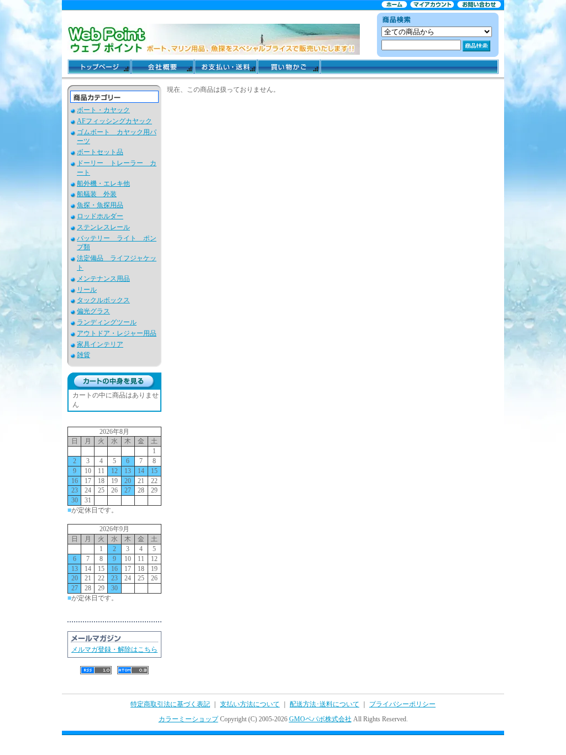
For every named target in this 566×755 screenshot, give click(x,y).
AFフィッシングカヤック (114, 121)
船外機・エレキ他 (103, 183)
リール (87, 289)
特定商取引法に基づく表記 (170, 704)
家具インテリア (100, 344)
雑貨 (83, 355)
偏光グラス (93, 311)
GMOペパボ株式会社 (320, 719)
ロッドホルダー (100, 216)
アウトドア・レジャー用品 (116, 333)
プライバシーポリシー (402, 704)
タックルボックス (103, 300)
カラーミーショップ (188, 719)
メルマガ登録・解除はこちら (114, 649)
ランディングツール (107, 322)
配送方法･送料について (324, 704)
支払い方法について (250, 704)
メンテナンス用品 (103, 278)
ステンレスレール (103, 227)
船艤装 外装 (97, 194)
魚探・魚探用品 (100, 205)
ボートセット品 (100, 152)
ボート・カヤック (103, 110)
